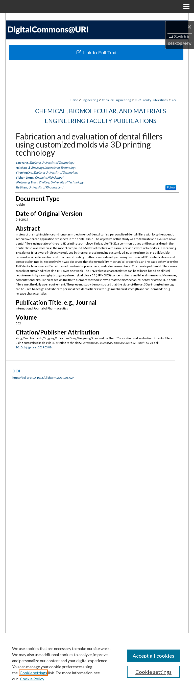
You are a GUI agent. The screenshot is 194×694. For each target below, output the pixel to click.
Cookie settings (33, 672)
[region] (97, 663)
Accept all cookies (153, 656)
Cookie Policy (32, 678)
